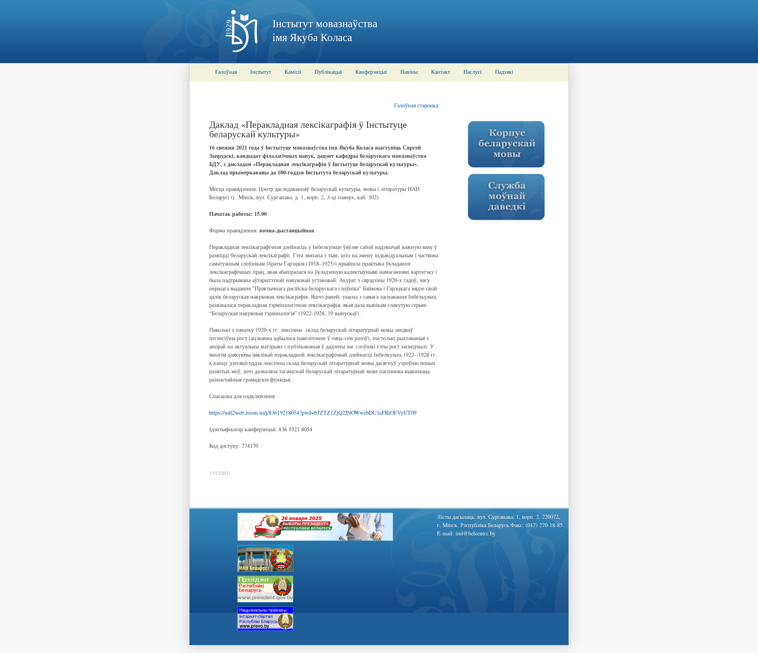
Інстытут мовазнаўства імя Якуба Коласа (324, 30)
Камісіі (293, 71)
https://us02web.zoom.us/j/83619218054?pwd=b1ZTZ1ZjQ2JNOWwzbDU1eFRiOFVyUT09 (313, 412)
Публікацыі (328, 71)
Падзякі (504, 71)
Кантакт (440, 71)
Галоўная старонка (416, 105)
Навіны (409, 71)
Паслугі (472, 71)
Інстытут (260, 71)
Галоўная (226, 71)
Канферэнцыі (371, 71)
